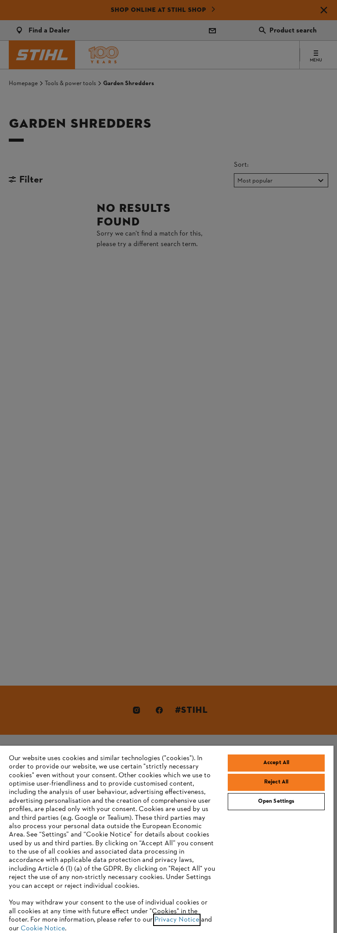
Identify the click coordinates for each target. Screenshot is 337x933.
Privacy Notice (176, 920)
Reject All (276, 782)
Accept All (276, 763)
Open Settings (276, 801)
